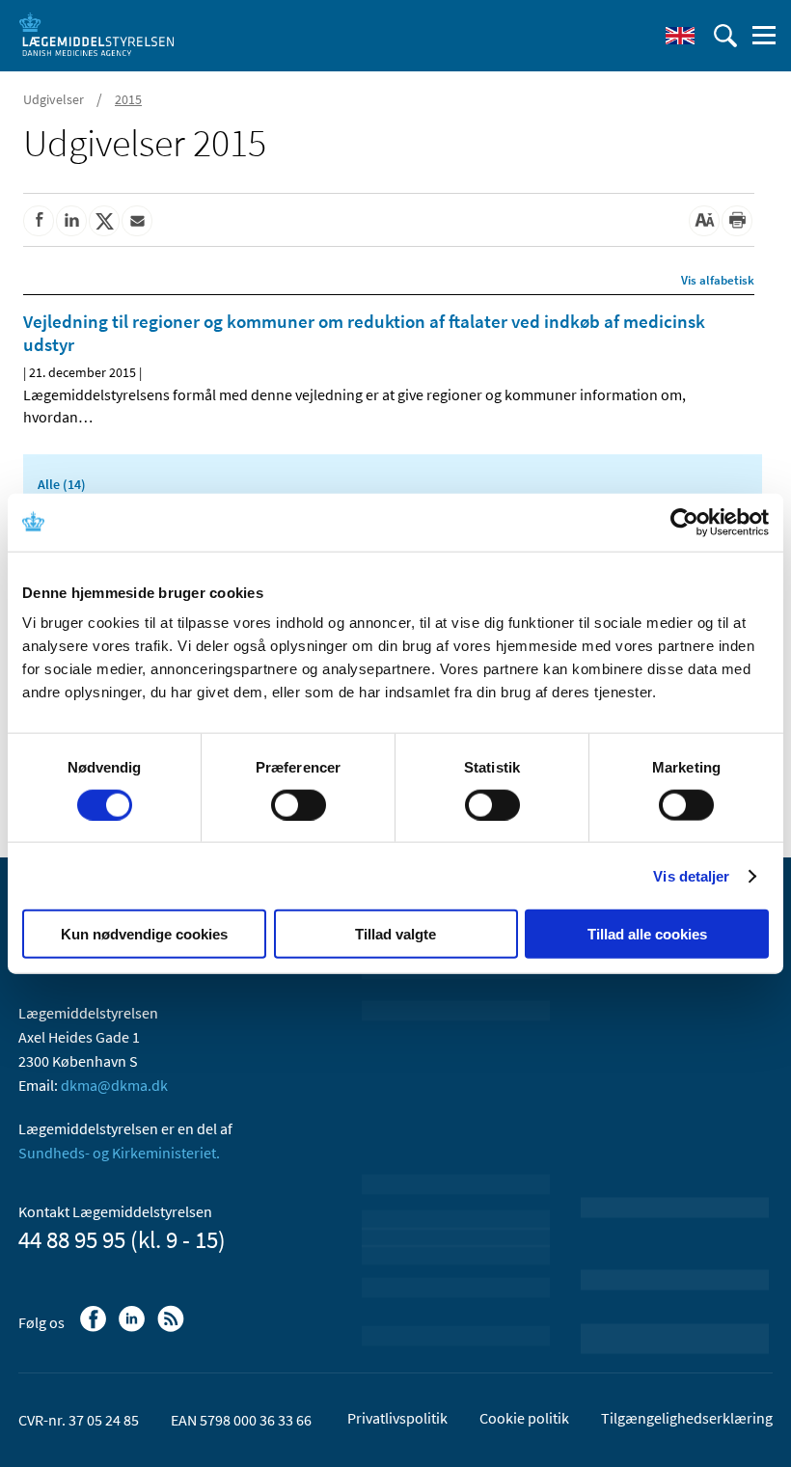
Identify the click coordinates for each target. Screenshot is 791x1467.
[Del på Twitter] (104, 220)
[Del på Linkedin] (71, 220)
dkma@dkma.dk (114, 1085)
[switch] (298, 804)
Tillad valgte (395, 934)
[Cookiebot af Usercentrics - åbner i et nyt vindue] (684, 521)
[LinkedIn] (133, 1328)
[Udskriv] (737, 220)
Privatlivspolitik (397, 1417)
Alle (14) (62, 484)
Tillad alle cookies (647, 934)
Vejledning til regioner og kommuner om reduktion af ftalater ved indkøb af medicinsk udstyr (364, 333)
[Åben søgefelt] (725, 35)
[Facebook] (95, 1328)
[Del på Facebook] (38, 220)
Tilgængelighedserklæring (687, 1417)
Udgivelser (53, 99)
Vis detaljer (691, 875)
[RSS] (172, 1328)
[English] (680, 35)
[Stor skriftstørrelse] (704, 220)
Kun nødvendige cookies (144, 934)
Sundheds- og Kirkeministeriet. (119, 1152)
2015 (128, 99)
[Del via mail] (137, 220)
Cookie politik (524, 1417)
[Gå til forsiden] (96, 34)
